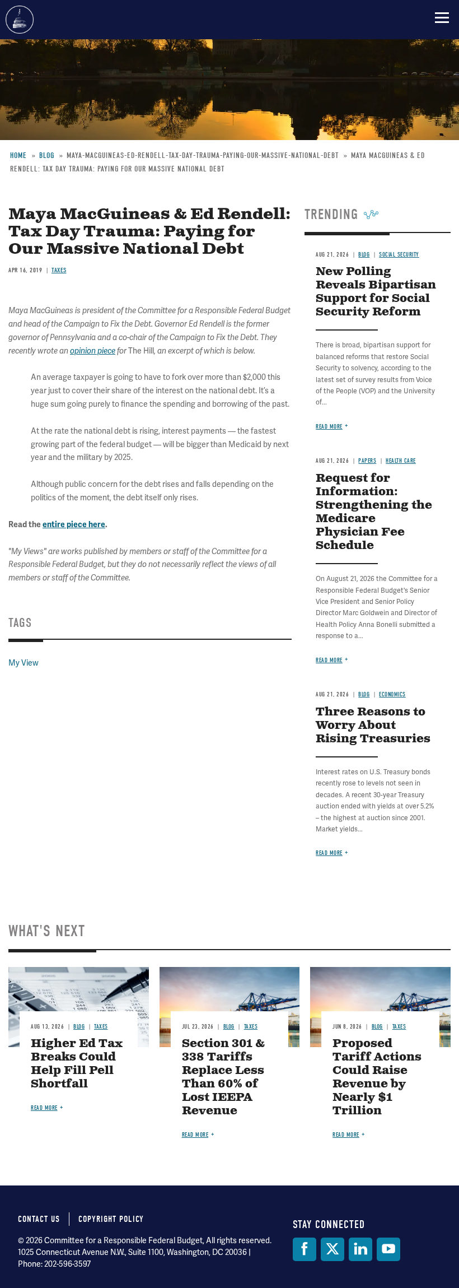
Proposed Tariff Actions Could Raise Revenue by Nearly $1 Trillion (376, 1077)
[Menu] (442, 17)
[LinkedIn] (360, 1249)
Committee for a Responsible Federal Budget (20, 20)
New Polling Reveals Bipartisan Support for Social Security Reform (376, 292)
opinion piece (92, 351)
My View (23, 663)
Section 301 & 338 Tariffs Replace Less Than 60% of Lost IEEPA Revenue (223, 1077)
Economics (392, 694)
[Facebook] (304, 1249)
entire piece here (74, 524)
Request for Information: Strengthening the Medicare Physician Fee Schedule (374, 512)
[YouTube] (388, 1249)
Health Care (401, 460)
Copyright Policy (111, 1219)
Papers (367, 460)
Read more (329, 426)
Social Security (399, 254)
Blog (363, 254)
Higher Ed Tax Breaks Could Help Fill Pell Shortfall (77, 1064)
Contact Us (39, 1219)
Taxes (59, 270)
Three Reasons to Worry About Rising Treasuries (373, 726)
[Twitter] (332, 1249)
